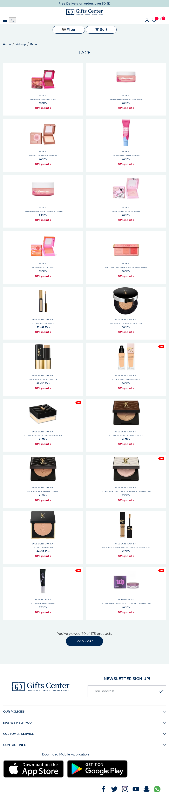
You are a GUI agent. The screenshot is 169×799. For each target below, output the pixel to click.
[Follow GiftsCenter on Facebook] (103, 789)
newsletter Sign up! (127, 678)
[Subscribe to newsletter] (161, 691)
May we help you (17, 723)
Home (7, 44)
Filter (71, 30)
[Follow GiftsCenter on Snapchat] (146, 789)
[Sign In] (147, 20)
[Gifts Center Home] (84, 12)
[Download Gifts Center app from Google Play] (97, 769)
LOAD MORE (84, 641)
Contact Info (14, 745)
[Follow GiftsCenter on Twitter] (114, 789)
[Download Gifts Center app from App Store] (33, 769)
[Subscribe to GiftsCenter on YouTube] (136, 789)
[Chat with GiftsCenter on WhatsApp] (157, 789)
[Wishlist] (154, 20)
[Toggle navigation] (5, 20)
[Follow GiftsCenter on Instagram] (125, 789)
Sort (103, 30)
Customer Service (18, 734)
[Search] (12, 20)
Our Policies (14, 711)
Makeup (21, 44)
